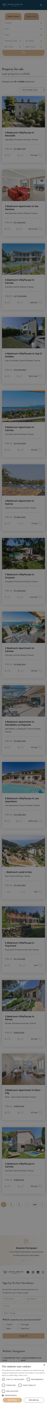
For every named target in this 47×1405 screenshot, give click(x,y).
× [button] (44, 1365)
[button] (23, 1395)
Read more (23, 1375)
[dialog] (23, 1383)
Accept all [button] (12, 1400)
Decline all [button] (34, 1400)
